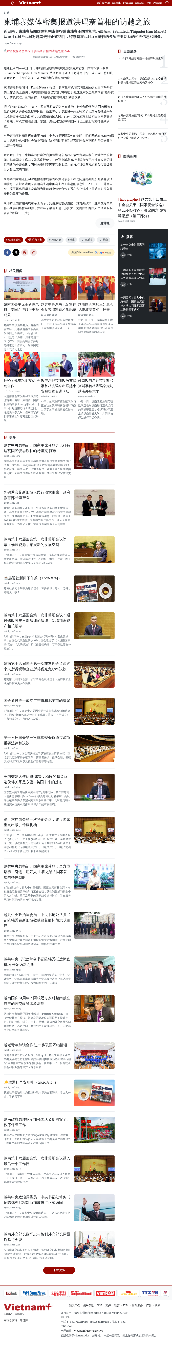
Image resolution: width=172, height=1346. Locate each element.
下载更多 (59, 1270)
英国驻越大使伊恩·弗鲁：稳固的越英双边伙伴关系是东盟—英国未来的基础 (36, 779)
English (116, 2)
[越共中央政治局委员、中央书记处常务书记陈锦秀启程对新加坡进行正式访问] (94, 1207)
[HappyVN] (110, 1293)
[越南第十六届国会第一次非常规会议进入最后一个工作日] (94, 1168)
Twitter (15, 252)
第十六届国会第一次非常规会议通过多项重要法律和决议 (37, 740)
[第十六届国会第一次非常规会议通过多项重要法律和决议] (94, 748)
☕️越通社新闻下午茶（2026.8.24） (33, 578)
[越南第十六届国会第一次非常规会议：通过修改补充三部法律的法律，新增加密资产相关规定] (94, 625)
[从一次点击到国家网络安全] (157, 251)
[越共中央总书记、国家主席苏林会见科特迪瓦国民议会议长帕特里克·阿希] (94, 456)
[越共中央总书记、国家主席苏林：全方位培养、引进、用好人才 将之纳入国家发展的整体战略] (94, 877)
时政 (7, 13)
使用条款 (88, 1305)
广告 (149, 1305)
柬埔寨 (89, 239)
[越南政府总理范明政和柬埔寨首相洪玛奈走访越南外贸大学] (96, 364)
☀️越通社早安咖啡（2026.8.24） (31, 1082)
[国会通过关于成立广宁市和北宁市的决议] (94, 711)
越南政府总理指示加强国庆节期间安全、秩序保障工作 (37, 1122)
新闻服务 (137, 1305)
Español (139, 2)
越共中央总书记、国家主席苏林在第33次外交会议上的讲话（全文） (142, 135)
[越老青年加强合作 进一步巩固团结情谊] (94, 1055)
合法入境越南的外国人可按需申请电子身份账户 (142, 99)
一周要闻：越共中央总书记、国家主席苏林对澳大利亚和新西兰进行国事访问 (132, 303)
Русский (157, 3)
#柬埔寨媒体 (13, 239)
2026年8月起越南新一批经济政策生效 (140, 58)
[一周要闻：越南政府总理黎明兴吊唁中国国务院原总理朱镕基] (157, 276)
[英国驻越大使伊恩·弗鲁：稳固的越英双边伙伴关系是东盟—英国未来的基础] (94, 787)
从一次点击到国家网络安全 (132, 246)
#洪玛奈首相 (34, 239)
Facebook (7, 252)
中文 (149, 3)
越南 (105, 239)
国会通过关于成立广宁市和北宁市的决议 (37, 700)
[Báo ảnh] (88, 1293)
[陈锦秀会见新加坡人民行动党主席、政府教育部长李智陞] (94, 503)
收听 (129, 255)
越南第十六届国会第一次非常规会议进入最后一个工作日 (37, 1161)
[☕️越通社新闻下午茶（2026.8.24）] (94, 588)
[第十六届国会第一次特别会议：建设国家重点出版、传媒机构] (94, 830)
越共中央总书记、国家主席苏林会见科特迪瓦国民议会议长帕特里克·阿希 (37, 448)
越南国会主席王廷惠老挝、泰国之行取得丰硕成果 (21, 309)
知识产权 (74, 1305)
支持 (108, 1305)
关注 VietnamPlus (82, 252)
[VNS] (16, 1293)
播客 (129, 237)
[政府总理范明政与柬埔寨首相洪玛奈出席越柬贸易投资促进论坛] (59, 364)
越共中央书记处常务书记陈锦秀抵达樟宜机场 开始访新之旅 (37, 962)
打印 (24, 252)
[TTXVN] (132, 1293)
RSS (99, 1305)
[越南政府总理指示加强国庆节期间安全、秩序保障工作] (94, 1130)
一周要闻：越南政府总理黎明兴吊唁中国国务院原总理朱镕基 (132, 274)
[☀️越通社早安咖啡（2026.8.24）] (94, 1093)
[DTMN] (63, 1293)
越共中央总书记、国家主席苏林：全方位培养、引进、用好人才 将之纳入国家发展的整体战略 (37, 871)
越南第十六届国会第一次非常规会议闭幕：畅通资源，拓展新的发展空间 (35, 542)
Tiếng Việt (103, 2)
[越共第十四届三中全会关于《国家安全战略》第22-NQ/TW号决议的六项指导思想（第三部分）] (143, 178)
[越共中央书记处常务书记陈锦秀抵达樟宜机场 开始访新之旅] (94, 969)
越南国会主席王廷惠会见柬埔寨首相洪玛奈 (95, 307)
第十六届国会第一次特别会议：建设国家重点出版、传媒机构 (37, 822)
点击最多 (130, 51)
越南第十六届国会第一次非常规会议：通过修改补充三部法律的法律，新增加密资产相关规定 (37, 620)
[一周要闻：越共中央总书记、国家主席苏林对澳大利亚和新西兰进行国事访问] (157, 304)
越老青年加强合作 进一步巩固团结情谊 (35, 1045)
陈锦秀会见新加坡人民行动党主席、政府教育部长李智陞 (37, 495)
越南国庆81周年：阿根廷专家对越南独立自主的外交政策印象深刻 (37, 1001)
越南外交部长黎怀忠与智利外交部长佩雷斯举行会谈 (37, 1237)
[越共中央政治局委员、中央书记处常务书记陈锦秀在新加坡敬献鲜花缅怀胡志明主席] (94, 925)
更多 (12, 437)
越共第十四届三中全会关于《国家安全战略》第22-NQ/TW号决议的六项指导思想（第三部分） (142, 207)
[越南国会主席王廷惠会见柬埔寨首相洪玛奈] (96, 288)
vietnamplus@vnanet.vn (88, 1330)
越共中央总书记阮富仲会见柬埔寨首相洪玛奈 (58, 307)
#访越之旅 (55, 239)
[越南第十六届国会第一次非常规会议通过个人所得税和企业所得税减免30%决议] (94, 674)
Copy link (33, 252)
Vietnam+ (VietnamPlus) (30, 2)
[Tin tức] (161, 1293)
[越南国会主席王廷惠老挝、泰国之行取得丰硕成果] (22, 288)
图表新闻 (130, 156)
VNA (126, 1305)
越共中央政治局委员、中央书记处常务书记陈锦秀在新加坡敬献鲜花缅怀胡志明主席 (37, 920)
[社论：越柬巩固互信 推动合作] (22, 364)
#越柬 (71, 239)
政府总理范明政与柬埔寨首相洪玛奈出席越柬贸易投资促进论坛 (58, 386)
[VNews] (147, 1293)
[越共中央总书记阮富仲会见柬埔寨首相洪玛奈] (59, 288)
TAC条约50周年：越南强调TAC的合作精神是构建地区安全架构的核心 (142, 80)
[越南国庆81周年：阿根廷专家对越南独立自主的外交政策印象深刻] (94, 1008)
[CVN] (40, 1293)
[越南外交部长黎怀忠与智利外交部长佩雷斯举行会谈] (94, 1244)
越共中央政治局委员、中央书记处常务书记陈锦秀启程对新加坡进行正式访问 (37, 1200)
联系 (157, 1305)
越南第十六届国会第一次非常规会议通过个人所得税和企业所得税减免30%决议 (37, 666)
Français (128, 2)
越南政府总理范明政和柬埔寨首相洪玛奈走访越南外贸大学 (95, 386)
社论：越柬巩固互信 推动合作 (22, 383)
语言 (117, 1305)
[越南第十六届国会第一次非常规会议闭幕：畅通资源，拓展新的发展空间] (94, 549)
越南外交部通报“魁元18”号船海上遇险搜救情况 (142, 117)
